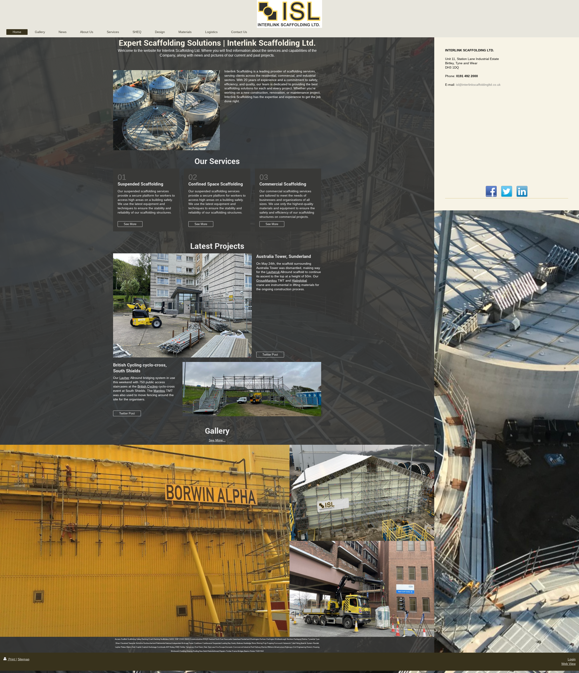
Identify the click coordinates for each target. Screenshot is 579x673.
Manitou (159, 390)
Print (11, 659)
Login (572, 659)
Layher (124, 378)
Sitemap (23, 659)
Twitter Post (270, 354)
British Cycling (148, 386)
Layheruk (273, 272)
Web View (568, 664)
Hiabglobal (299, 280)
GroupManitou (266, 280)
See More (130, 224)
